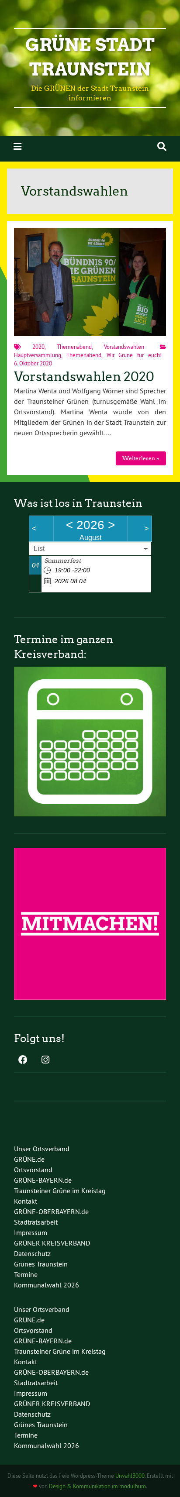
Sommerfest (62, 560)
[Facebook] (22, 1060)
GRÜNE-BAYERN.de (43, 1180)
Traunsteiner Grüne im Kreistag (60, 1190)
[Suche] (161, 146)
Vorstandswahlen (124, 346)
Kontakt (25, 1201)
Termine (26, 1274)
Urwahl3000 (130, 1475)
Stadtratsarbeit (36, 1222)
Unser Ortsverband (41, 1148)
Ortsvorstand (33, 1169)
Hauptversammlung (37, 354)
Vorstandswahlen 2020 (84, 377)
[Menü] (17, 146)
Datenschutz (32, 1253)
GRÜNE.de (29, 1159)
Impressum (30, 1232)
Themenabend (74, 346)
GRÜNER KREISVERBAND (52, 1243)
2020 (38, 346)
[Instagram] (45, 1060)
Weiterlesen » (140, 458)
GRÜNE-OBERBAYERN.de (51, 1211)
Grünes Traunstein (41, 1264)
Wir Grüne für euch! (134, 354)
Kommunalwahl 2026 (46, 1284)
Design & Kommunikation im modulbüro (97, 1486)
